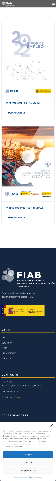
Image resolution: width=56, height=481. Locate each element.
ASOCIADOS (6, 343)
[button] (51, 425)
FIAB (3, 338)
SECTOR (5, 348)
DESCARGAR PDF (16, 113)
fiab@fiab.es (15, 397)
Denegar (28, 462)
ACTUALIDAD (7, 358)
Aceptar (28, 454)
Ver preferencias (28, 470)
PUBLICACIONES (8, 353)
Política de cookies (19, 477)
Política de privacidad (34, 477)
